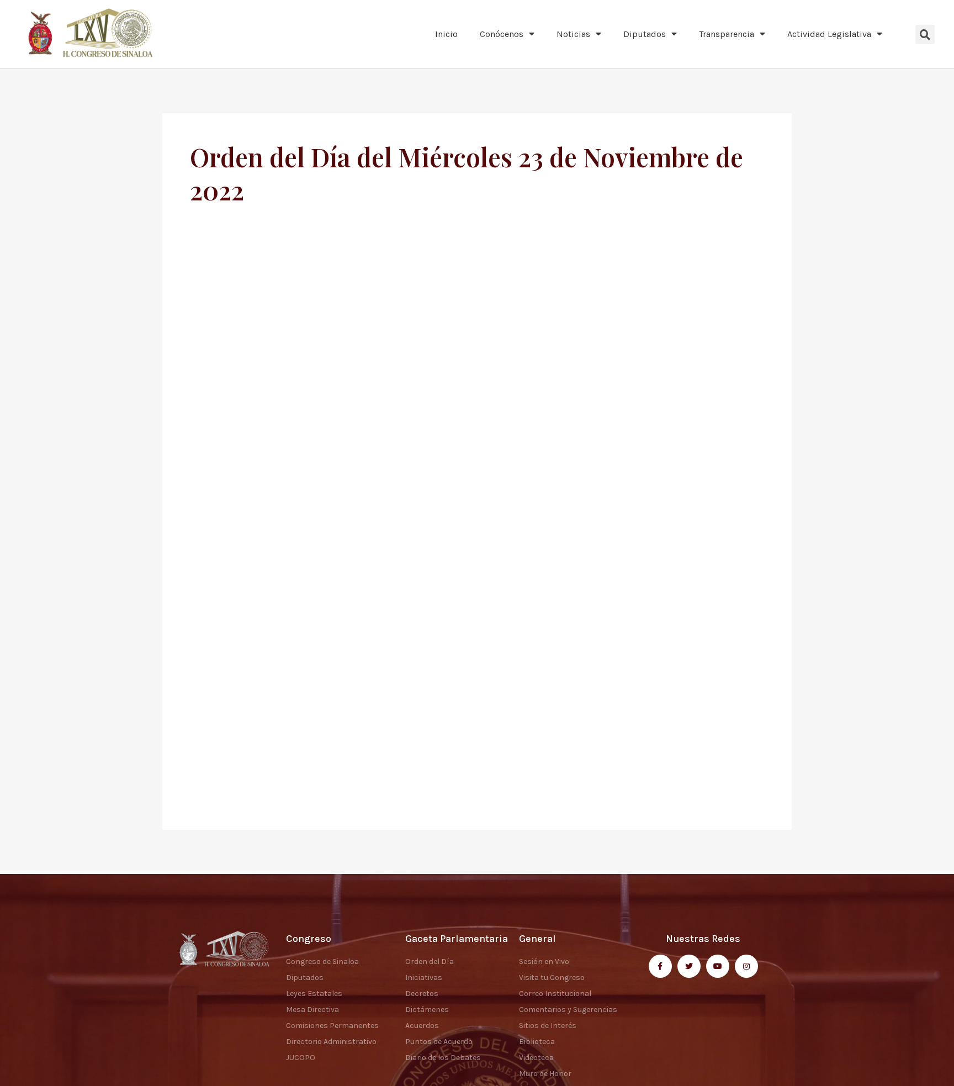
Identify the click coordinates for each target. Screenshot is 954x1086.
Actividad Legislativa (829, 34)
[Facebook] (660, 966)
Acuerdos (422, 1025)
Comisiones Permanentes (332, 1025)
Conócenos (501, 34)
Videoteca (536, 1057)
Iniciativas (423, 977)
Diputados (644, 34)
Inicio (446, 34)
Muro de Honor (545, 1073)
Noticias (573, 34)
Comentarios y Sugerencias (568, 1009)
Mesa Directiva (312, 1009)
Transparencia (726, 34)
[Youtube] (717, 966)
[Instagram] (746, 966)
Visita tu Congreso (552, 977)
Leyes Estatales (314, 993)
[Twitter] (689, 966)
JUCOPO (300, 1057)
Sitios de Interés (547, 1025)
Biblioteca (537, 1041)
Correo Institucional (555, 993)
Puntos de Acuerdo (439, 1041)
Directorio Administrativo (331, 1041)
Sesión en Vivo (544, 961)
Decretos (421, 993)
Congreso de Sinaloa (322, 961)
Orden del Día (429, 961)
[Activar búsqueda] (925, 34)
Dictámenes (427, 1009)
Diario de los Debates (443, 1057)
